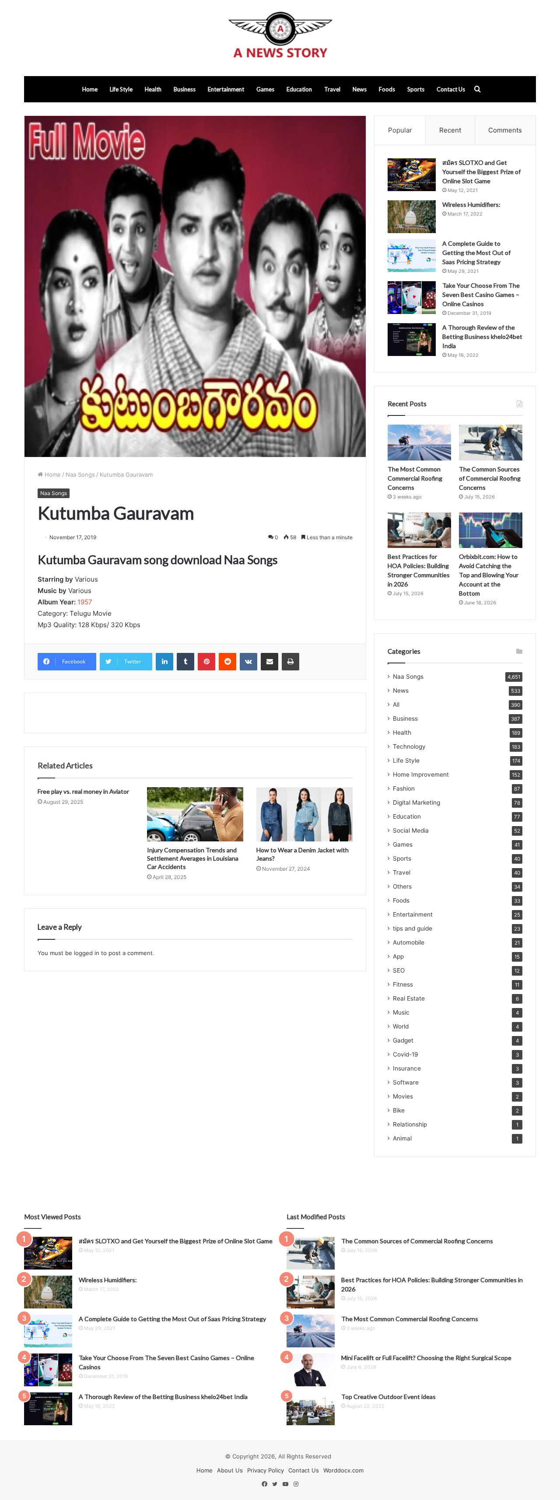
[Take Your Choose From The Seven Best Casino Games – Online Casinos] (412, 297)
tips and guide (412, 928)
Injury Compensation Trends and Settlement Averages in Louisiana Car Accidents (192, 858)
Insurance (407, 1068)
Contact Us (451, 89)
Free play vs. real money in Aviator (83, 791)
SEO (399, 970)
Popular (400, 130)
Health (153, 89)
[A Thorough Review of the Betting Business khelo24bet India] (412, 339)
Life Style (121, 89)
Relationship (410, 1124)
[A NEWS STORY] (280, 38)
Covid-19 (405, 1054)
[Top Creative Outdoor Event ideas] (311, 1408)
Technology (409, 746)
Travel (332, 89)
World (401, 1026)
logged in (86, 952)
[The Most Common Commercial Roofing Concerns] (419, 442)
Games (265, 89)
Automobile (408, 942)
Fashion (404, 788)
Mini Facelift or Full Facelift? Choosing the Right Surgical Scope (426, 1357)
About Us (230, 1470)
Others (402, 886)
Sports (415, 89)
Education (299, 89)
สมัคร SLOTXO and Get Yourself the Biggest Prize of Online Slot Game (481, 172)
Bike (399, 1110)
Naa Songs (80, 474)
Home (90, 89)
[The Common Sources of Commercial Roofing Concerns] (490, 442)
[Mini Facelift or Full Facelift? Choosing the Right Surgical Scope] (311, 1369)
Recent (450, 130)
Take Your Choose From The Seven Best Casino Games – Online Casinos (481, 294)
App (398, 956)
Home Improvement (421, 774)
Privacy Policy (265, 1470)
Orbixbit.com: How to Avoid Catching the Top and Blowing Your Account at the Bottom (488, 575)
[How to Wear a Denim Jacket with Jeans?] (304, 814)
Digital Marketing (416, 802)
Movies (403, 1096)
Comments (505, 130)
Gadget (403, 1040)
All (396, 704)
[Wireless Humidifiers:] (412, 216)
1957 (84, 602)
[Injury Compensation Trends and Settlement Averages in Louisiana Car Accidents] (195, 814)
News (360, 89)
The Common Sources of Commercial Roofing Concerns (490, 478)
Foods (387, 89)
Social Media (411, 830)
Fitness (403, 984)
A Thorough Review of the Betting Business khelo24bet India (482, 336)
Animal (402, 1138)
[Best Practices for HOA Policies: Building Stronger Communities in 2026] (419, 530)
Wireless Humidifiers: (471, 204)
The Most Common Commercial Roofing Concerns (415, 478)
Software (406, 1082)
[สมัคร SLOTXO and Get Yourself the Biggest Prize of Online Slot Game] (412, 174)
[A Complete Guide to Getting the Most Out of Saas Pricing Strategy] (412, 255)
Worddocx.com (343, 1470)
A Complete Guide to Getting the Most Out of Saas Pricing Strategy (476, 252)
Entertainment (226, 89)
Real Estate (409, 998)
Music (401, 1012)
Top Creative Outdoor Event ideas (388, 1396)
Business (185, 89)
